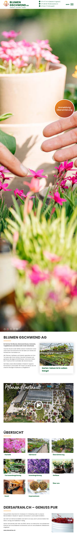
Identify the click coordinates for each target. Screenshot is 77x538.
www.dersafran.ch (9, 530)
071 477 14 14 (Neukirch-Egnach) (50, 1)
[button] (4, 329)
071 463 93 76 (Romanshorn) (49, 4)
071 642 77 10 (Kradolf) (48, 6)
